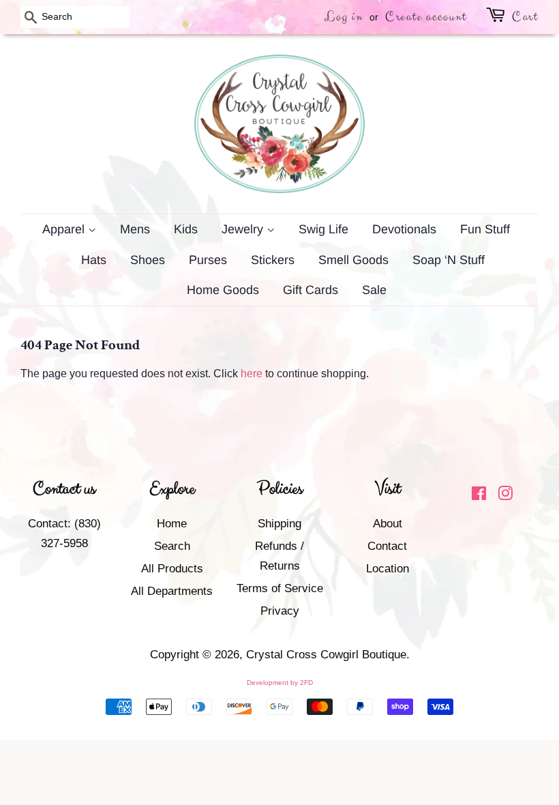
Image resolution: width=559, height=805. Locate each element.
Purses (208, 260)
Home (172, 523)
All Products (172, 568)
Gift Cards (310, 290)
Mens (135, 229)
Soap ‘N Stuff (448, 260)
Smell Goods (353, 260)
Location (387, 568)
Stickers (272, 260)
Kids (186, 229)
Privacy (279, 610)
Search (172, 546)
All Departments (172, 591)
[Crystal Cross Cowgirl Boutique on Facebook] (479, 495)
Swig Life (323, 229)
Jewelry (244, 229)
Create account (426, 17)
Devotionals (404, 229)
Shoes (147, 260)
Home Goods (223, 290)
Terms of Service (280, 588)
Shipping (279, 523)
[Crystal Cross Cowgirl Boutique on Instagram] (505, 495)
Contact (387, 546)
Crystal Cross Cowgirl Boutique (326, 654)
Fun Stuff (485, 229)
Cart (525, 17)
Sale (374, 290)
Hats (93, 260)
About (387, 523)
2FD (306, 682)
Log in (343, 17)
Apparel (65, 229)
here (251, 373)
